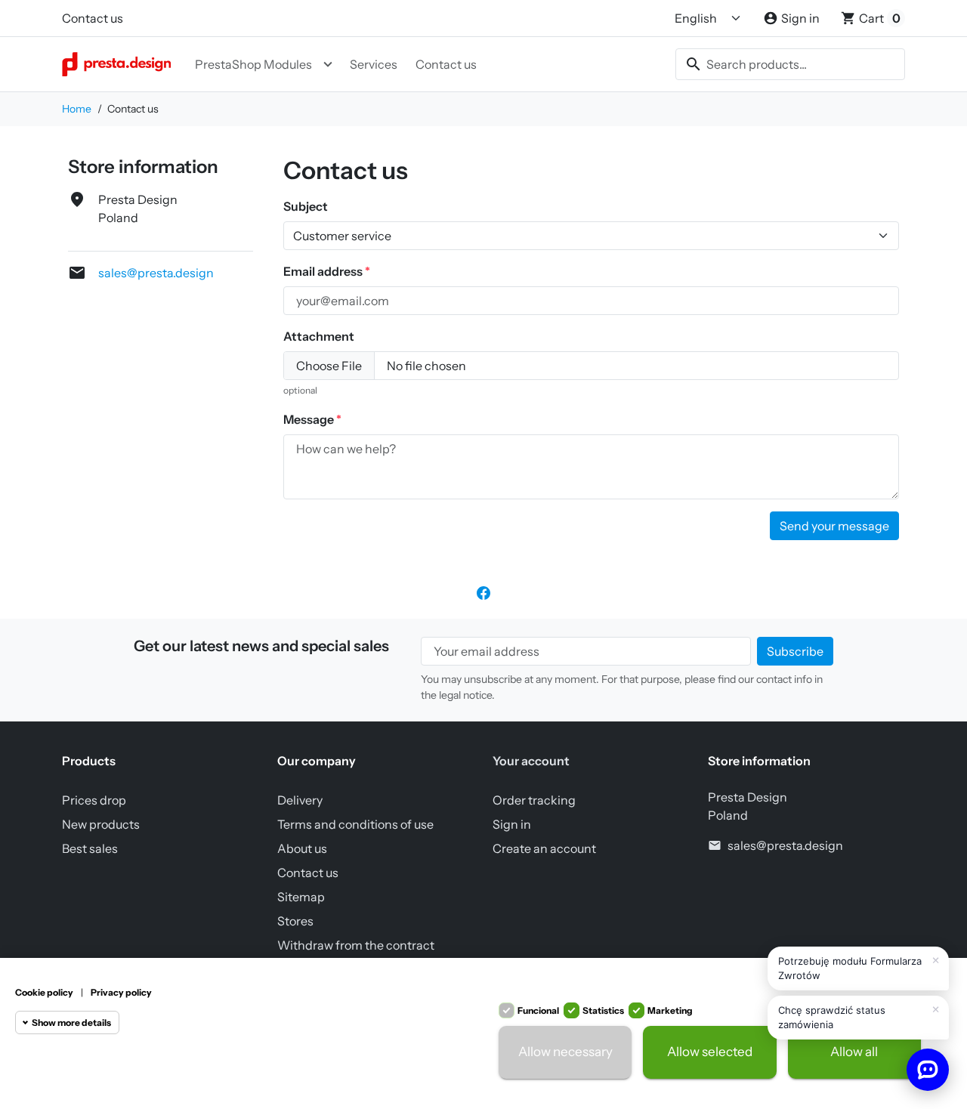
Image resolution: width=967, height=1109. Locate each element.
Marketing (670, 1010)
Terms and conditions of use (355, 824)
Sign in (512, 824)
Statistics (603, 1010)
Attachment (318, 336)
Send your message (834, 525)
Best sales (90, 848)
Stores (295, 920)
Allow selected (709, 1052)
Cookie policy (44, 992)
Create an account (544, 848)
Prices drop (94, 800)
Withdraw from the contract (355, 945)
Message (309, 419)
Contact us (92, 18)
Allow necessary (565, 1052)
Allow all (854, 1052)
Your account (531, 760)
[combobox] (790, 64)
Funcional (538, 1010)
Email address (324, 271)
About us (302, 848)
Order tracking (534, 800)
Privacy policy (121, 992)
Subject (305, 206)
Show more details (71, 1022)
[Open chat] (928, 1070)
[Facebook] (483, 591)
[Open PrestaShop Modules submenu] (328, 64)
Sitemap (301, 896)
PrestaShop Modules (253, 64)
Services (373, 64)
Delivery (300, 800)
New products (101, 824)
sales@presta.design (156, 272)
